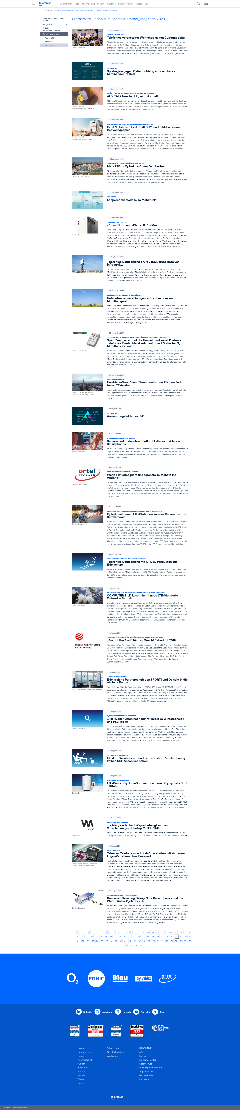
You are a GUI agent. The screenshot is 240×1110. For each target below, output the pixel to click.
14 (127, 932)
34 (101, 936)
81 (136, 945)
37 (115, 936)
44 (148, 936)
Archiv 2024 (50, 41)
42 (139, 936)
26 (180, 932)
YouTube (145, 1012)
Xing (162, 1012)
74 (172, 941)
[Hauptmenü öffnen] (34, 3)
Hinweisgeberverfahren (150, 1067)
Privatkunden (113, 1048)
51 (181, 936)
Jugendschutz (146, 1071)
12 (118, 932)
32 (92, 936)
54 (78, 941)
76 (181, 941)
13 (122, 932)
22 (161, 932)
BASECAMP (145, 1048)
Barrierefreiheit (146, 1075)
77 (185, 941)
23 (166, 932)
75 (176, 941)
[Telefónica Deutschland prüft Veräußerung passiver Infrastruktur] (130, 269)
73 (167, 941)
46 (158, 936)
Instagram (107, 1012)
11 (114, 932)
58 (97, 941)
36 (111, 936)
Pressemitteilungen (101, 10)
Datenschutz (145, 1063)
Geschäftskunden (115, 1052)
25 (176, 932)
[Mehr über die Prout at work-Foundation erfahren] (161, 1031)
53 (190, 936)
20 (152, 932)
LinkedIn (87, 1012)
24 (171, 932)
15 (131, 932)
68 (144, 941)
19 (148, 932)
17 (139, 932)
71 (158, 941)
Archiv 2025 (50, 38)
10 (110, 932)
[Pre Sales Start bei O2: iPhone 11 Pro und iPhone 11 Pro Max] (130, 232)
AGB (141, 1052)
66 (135, 941)
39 (125, 936)
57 (93, 941)
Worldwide (112, 1056)
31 (87, 936)
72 (163, 941)
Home (81, 1048)
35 (106, 936)
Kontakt (143, 1056)
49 (172, 936)
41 (134, 936)
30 (83, 936)
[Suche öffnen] (198, 3)
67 (140, 941)
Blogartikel (47, 24)
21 (157, 932)
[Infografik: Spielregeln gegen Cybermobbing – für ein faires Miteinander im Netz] (130, 71)
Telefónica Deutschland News (82, 10)
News (146, 3)
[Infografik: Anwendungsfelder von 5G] (130, 416)
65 (130, 941)
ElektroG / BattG (147, 1059)
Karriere (130, 3)
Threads (126, 1012)
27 (185, 932)
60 (107, 941)
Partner (121, 3)
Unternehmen (66, 3)
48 (167, 936)
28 (190, 932)
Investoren (111, 3)
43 (143, 936)
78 (190, 941)
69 (149, 941)
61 (111, 941)
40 (129, 936)
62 (116, 941)
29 (78, 936)
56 (88, 941)
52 (186, 936)
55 (83, 941)
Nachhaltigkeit (88, 3)
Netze (77, 3)
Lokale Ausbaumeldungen (51, 29)
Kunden (100, 3)
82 (141, 945)
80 (132, 945)
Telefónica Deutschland (62, 10)
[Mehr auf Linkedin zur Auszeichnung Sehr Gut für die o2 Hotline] (116, 1031)
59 (102, 941)
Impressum (144, 1079)
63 (121, 941)
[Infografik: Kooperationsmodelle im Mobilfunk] (130, 199)
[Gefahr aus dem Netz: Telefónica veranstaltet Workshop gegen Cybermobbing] (130, 41)
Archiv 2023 (114, 10)
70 (154, 941)
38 (120, 936)
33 (96, 936)
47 (162, 936)
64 (125, 941)
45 (153, 936)
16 (135, 932)
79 (127, 945)
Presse (139, 3)
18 (143, 932)
